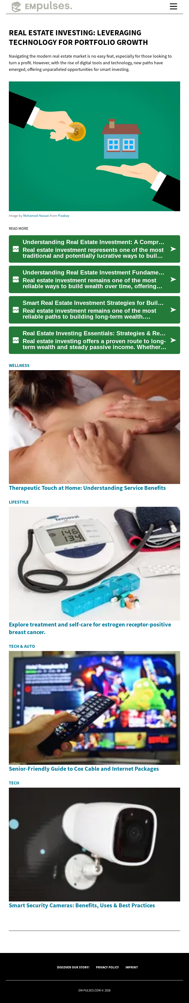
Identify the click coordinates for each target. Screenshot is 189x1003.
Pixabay (63, 215)
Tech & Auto (22, 646)
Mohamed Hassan (36, 215)
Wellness (19, 365)
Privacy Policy (107, 967)
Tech (14, 783)
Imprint (132, 967)
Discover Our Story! (73, 967)
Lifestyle (19, 502)
